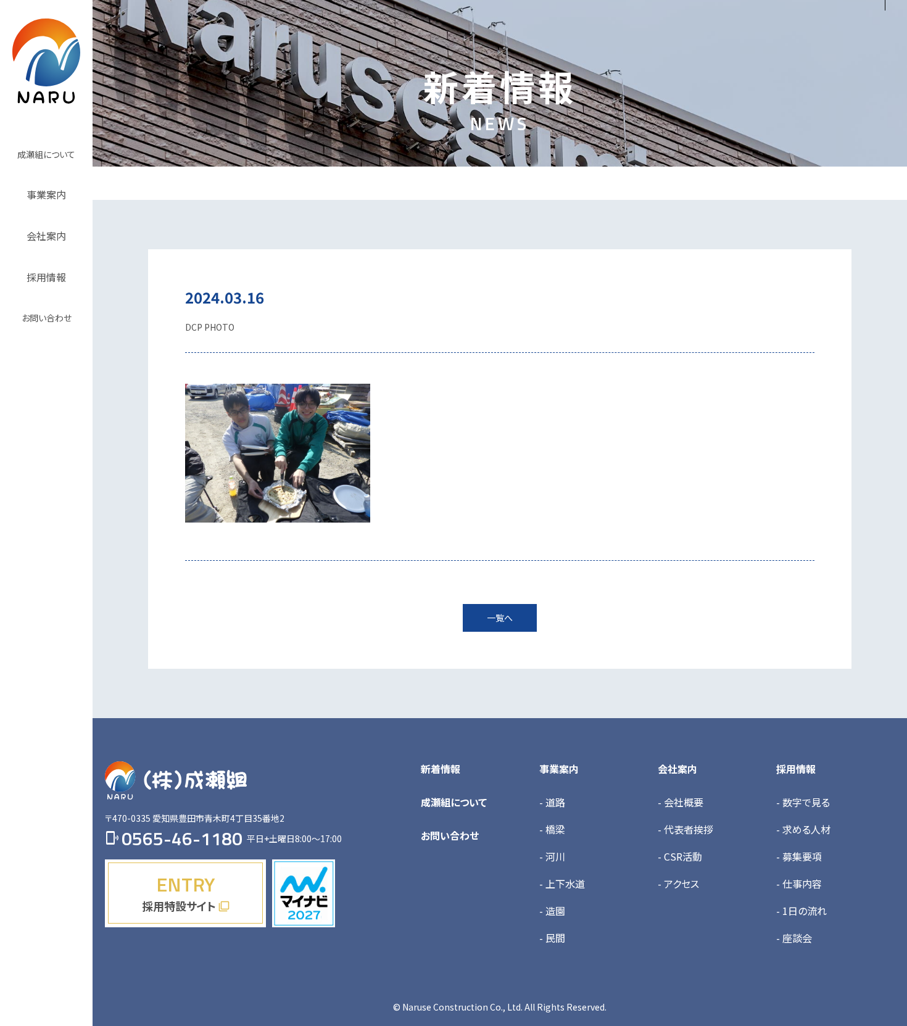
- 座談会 (794, 937)
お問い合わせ (450, 835)
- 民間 (552, 937)
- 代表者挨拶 (685, 829)
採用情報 (796, 768)
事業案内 (559, 768)
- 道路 (552, 802)
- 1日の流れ (801, 910)
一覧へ (500, 617)
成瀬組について (454, 802)
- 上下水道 (562, 883)
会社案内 (677, 768)
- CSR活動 (680, 856)
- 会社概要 (680, 802)
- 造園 (552, 910)
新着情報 (440, 768)
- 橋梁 (552, 829)
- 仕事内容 (799, 883)
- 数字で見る (803, 802)
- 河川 (552, 856)
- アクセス (678, 883)
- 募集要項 (799, 856)
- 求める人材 (803, 829)
